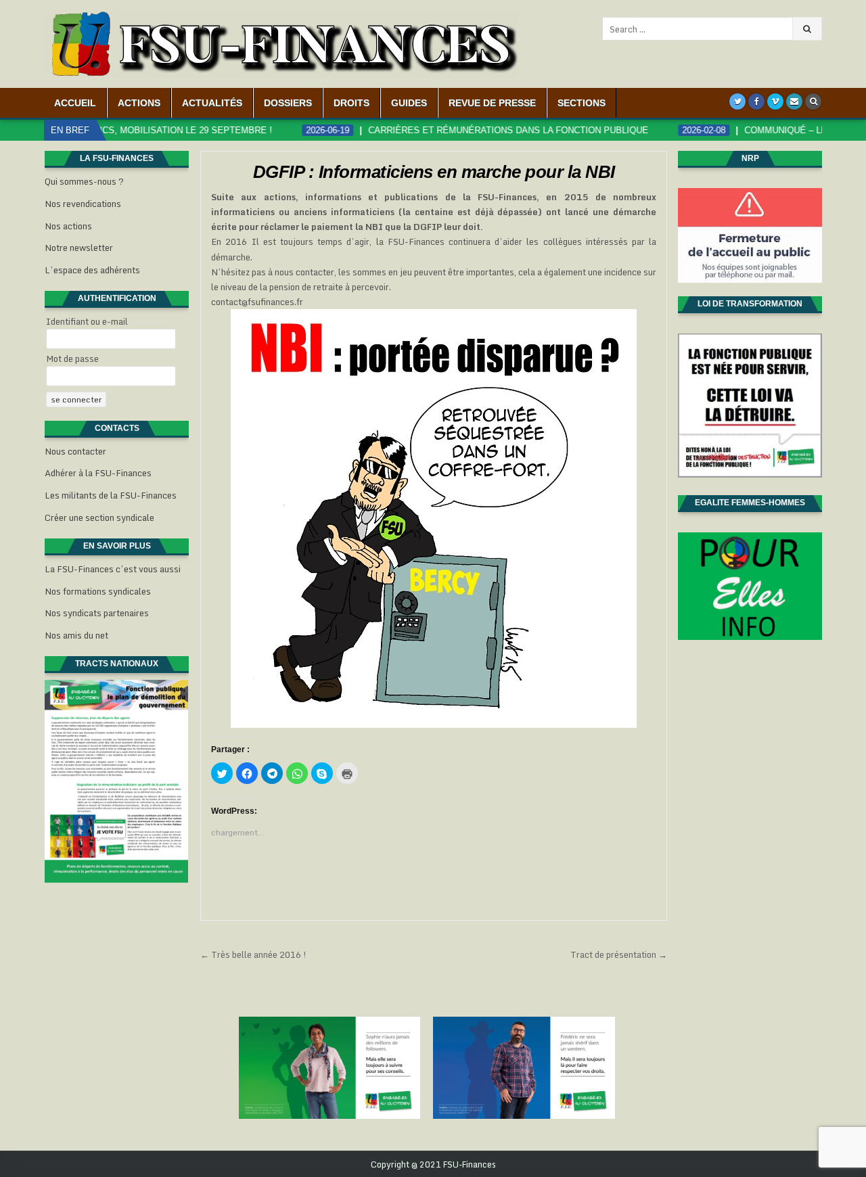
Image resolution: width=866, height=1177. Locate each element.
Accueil (75, 102)
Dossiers (288, 102)
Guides (409, 102)
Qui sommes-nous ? (84, 181)
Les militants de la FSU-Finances (111, 495)
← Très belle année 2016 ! (253, 954)
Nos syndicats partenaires (97, 612)
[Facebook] (756, 101)
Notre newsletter (79, 247)
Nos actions (68, 225)
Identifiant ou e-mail (87, 321)
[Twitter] (737, 101)
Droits (351, 102)
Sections (581, 102)
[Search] (813, 101)
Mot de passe (72, 358)
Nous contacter (75, 451)
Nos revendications (83, 203)
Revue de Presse (492, 102)
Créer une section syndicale (99, 517)
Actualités (212, 102)
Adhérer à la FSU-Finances (98, 472)
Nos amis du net (76, 635)
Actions (139, 102)
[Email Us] (794, 101)
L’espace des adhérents (92, 269)
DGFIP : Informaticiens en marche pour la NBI (434, 172)
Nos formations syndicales (98, 591)
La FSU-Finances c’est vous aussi (113, 568)
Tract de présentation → (618, 954)
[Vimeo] (775, 101)
